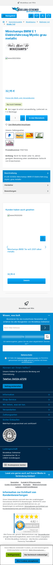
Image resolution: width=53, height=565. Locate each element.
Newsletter (15, 482)
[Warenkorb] (48, 16)
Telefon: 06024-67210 (14, 379)
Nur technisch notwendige (35, 555)
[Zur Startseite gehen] (26, 9)
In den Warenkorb (36, 118)
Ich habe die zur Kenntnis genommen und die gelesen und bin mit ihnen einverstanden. (27, 360)
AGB (25, 360)
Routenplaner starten (16, 465)
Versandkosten (44, 534)
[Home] (4, 22)
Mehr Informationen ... (37, 550)
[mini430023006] (26, 72)
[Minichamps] (26, 47)
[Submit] (45, 328)
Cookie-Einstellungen (13, 485)
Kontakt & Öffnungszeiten (31, 482)
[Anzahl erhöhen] (22, 118)
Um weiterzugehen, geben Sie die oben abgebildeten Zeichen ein (26, 343)
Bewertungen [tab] (10, 191)
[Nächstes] (45, 247)
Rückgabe (27, 485)
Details (26, 280)
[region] (26, 72)
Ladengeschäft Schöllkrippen (26, 487)
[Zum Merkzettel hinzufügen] (43, 238)
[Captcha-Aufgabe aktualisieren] (47, 337)
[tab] (26, 176)
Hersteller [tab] (8, 185)
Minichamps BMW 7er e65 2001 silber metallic (24, 250)
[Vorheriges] (8, 247)
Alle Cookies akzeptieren (27, 561)
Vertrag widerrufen (12, 386)
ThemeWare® (30, 541)
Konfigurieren (14, 555)
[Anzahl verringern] (7, 118)
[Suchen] (31, 16)
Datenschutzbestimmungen (27, 358)
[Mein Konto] (42, 16)
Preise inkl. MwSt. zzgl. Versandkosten (20, 98)
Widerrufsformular (40, 485)
